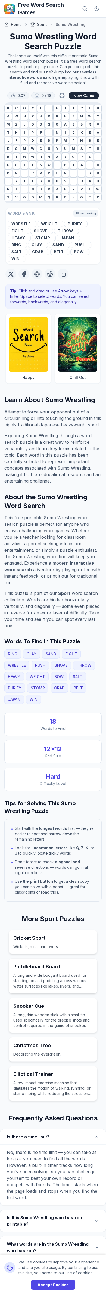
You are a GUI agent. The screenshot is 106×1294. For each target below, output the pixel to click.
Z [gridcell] (33, 116)
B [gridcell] (98, 108)
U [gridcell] (49, 149)
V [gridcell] (98, 124)
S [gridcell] (73, 116)
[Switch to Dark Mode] (97, 9)
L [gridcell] (90, 108)
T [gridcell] (49, 108)
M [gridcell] (81, 116)
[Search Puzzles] (85, 9)
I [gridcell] (40, 108)
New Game (83, 95)
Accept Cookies (53, 1284)
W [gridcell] (16, 116)
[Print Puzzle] (62, 95)
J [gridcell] (24, 124)
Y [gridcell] (33, 108)
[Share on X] (10, 274)
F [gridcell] (41, 132)
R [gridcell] (49, 116)
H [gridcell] (24, 116)
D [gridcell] (41, 124)
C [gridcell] (16, 108)
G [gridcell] (32, 124)
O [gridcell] (24, 108)
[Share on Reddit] (50, 274)
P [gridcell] (57, 116)
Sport (42, 24)
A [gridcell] (8, 116)
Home (16, 24)
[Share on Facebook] (23, 274)
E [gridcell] (57, 108)
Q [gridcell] (49, 124)
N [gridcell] (57, 132)
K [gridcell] (8, 108)
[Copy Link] (63, 274)
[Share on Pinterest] (37, 274)
